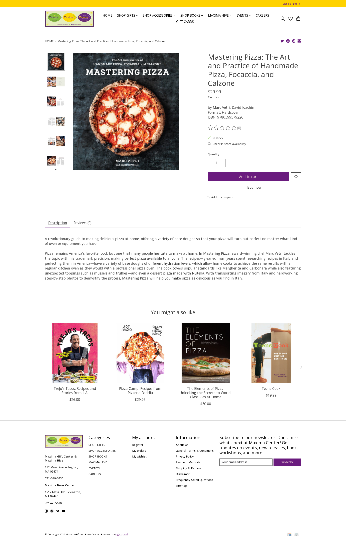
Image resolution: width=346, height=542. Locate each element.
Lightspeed (121, 534)
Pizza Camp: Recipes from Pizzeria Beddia (140, 390)
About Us (182, 445)
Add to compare (222, 197)
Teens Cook (271, 388)
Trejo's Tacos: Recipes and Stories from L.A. (75, 390)
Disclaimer (183, 474)
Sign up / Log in (291, 3)
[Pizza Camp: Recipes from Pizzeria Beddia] (140, 353)
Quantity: (214, 154)
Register (137, 445)
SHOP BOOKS (98, 456)
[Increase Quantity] (221, 163)
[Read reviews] (222, 127)
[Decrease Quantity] (212, 163)
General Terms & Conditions (195, 450)
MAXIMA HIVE (98, 462)
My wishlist (139, 456)
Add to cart (248, 176)
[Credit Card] (289, 535)
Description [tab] (57, 222)
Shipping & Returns (188, 468)
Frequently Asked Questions (194, 480)
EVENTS (94, 468)
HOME (107, 15)
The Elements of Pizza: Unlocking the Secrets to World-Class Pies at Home (205, 392)
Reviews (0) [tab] (83, 222)
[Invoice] (296, 535)
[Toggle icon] (283, 18)
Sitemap (181, 486)
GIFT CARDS (185, 22)
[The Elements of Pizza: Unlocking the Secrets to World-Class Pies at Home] (206, 353)
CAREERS (262, 15)
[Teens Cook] (271, 353)
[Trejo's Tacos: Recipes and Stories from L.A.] (75, 353)
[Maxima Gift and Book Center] (69, 19)
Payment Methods (188, 462)
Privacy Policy (185, 456)
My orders (139, 450)
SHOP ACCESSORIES (102, 450)
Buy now (254, 187)
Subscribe (287, 462)
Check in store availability (229, 144)
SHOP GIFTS (97, 445)
